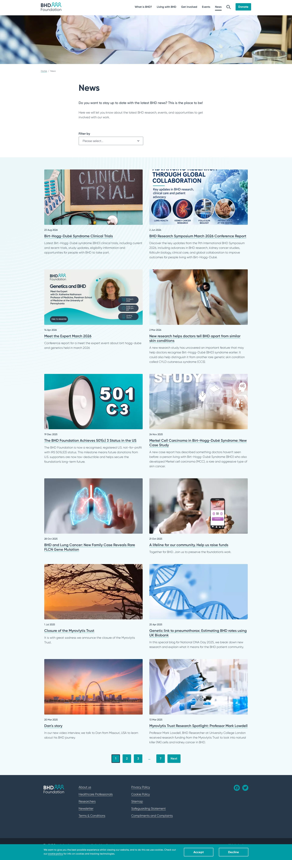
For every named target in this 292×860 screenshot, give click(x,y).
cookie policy (55, 853)
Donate (243, 7)
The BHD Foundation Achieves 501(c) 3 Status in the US (93, 419)
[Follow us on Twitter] (245, 788)
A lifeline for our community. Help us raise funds (198, 516)
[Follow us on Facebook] (237, 788)
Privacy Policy (140, 787)
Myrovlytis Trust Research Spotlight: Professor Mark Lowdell (198, 701)
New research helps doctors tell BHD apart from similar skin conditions (198, 316)
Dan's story (93, 699)
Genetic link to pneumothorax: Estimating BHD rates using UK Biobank (198, 606)
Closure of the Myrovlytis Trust (93, 604)
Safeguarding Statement (148, 808)
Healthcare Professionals (96, 794)
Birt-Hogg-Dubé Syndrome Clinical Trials (93, 212)
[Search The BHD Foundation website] (228, 7)
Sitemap (137, 801)
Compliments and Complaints (152, 815)
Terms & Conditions (92, 815)
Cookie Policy (140, 794)
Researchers (87, 801)
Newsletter (86, 808)
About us (85, 787)
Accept (198, 852)
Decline (233, 852)
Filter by (84, 133)
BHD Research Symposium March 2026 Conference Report (198, 214)
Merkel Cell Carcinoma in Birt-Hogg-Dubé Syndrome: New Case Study (198, 421)
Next (174, 758)
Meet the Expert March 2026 (93, 309)
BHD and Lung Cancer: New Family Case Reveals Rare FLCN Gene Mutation (93, 515)
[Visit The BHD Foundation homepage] (51, 6)
